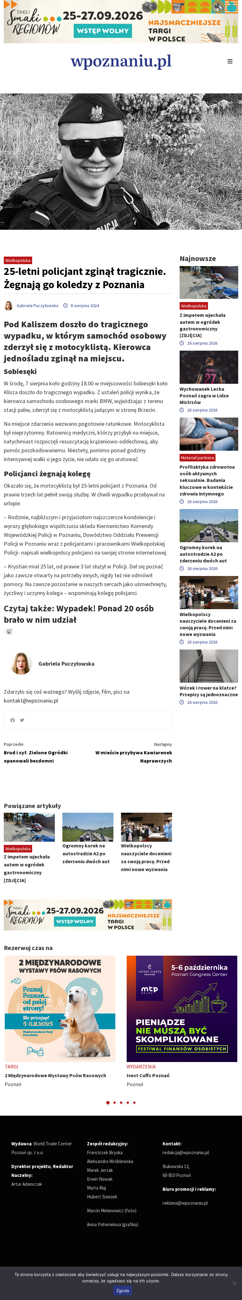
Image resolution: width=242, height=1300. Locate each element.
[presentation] (9, 1030)
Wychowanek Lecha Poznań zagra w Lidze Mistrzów (204, 395)
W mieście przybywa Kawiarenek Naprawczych (133, 752)
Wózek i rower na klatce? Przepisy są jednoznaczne (209, 691)
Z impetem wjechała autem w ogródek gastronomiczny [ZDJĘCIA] (203, 325)
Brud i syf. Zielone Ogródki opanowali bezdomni (36, 752)
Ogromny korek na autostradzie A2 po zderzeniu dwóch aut (86, 853)
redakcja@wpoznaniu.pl (186, 1152)
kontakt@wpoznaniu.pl (31, 700)
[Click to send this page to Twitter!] (22, 720)
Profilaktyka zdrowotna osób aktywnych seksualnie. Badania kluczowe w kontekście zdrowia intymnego (207, 480)
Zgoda (122, 1290)
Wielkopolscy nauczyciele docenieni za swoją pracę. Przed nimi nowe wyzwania (208, 624)
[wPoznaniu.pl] (121, 61)
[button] (108, 1102)
